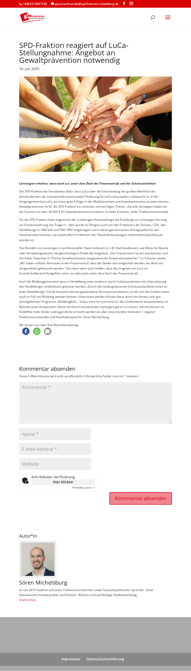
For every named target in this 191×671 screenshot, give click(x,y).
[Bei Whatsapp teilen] (37, 331)
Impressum (70, 659)
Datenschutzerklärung (105, 659)
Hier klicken (63, 482)
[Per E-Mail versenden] (47, 331)
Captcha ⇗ (83, 487)
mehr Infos (27, 600)
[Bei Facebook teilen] (26, 331)
